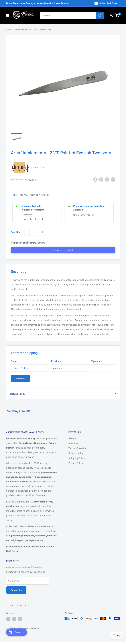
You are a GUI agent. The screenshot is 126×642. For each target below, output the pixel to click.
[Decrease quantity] (26, 232)
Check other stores (83, 214)
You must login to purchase (28, 242)
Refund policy (75, 453)
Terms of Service (77, 448)
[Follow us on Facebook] (8, 619)
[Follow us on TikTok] (20, 619)
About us (73, 443)
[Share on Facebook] (95, 179)
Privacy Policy (75, 463)
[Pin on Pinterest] (101, 179)
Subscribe (16, 590)
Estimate (20, 378)
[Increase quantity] (42, 232)
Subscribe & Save (108, 3)
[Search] (100, 15)
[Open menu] (7, 15)
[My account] (111, 15)
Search (72, 438)
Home (9, 29)
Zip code (96, 361)
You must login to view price (35, 194)
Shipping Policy (76, 458)
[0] (117, 15)
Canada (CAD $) (15, 605)
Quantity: (16, 231)
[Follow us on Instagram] (14, 619)
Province (56, 361)
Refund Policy (17, 393)
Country (15, 361)
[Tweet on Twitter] (107, 179)
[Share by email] (113, 179)
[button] (63, 250)
